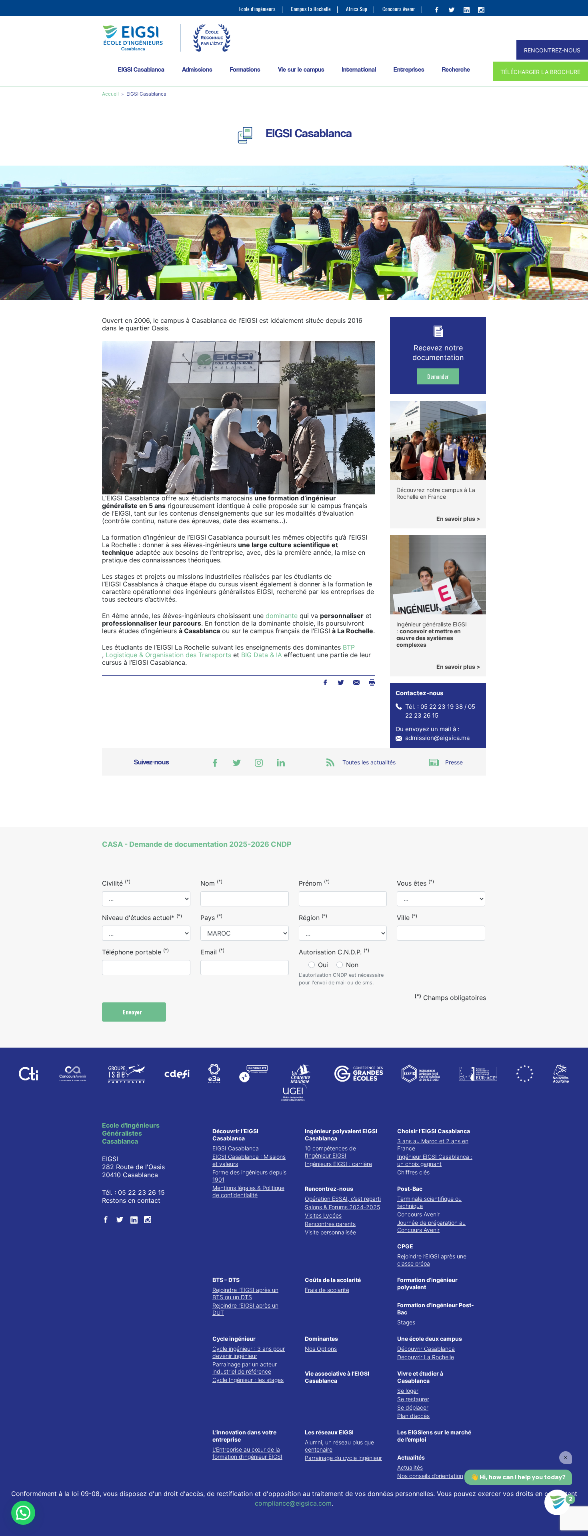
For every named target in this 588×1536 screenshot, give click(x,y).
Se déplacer (412, 1407)
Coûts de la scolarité (333, 1279)
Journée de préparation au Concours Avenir (431, 1226)
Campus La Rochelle (311, 9)
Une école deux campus (429, 1338)
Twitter (340, 682)
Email (212, 951)
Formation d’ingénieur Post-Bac (435, 1309)
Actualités (411, 1457)
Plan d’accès (413, 1415)
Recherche (456, 69)
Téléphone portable (135, 951)
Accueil (111, 94)
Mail (356, 682)
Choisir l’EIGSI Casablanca (433, 1131)
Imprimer (371, 682)
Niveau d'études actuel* (142, 917)
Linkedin (281, 763)
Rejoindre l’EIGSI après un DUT (245, 1309)
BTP (349, 647)
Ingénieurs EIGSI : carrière (338, 1163)
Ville (407, 917)
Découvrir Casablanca (426, 1348)
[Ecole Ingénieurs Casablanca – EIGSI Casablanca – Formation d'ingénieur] (132, 38)
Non (352, 965)
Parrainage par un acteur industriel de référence (244, 1368)
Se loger (407, 1390)
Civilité (116, 882)
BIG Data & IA (261, 655)
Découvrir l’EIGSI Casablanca (235, 1135)
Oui (323, 965)
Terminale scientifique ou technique (429, 1202)
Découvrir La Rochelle (425, 1357)
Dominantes (321, 1338)
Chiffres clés (413, 1172)
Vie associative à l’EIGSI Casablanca (337, 1377)
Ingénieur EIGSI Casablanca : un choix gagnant (434, 1160)
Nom (211, 882)
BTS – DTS (226, 1279)
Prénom (314, 882)
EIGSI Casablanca (235, 1148)
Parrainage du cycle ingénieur (343, 1457)
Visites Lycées (323, 1215)
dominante (282, 616)
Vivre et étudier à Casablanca (420, 1377)
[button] (23, 1513)
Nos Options (321, 1348)
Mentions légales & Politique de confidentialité (248, 1191)
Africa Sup (356, 9)
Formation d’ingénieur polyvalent (427, 1283)
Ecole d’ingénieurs (257, 9)
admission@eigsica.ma (437, 738)
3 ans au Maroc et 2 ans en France (432, 1145)
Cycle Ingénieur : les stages (248, 1379)
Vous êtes (415, 882)
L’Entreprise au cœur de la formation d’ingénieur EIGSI (247, 1453)
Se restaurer (413, 1399)
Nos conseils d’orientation (430, 1475)
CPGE (405, 1246)
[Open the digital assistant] (557, 1502)
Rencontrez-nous (329, 1188)
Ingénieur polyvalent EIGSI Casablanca (341, 1135)
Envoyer (133, 1012)
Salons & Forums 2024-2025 (342, 1207)
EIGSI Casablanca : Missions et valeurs (249, 1160)
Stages (406, 1322)
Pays (211, 917)
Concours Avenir (398, 9)
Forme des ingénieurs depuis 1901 (249, 1176)
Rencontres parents (330, 1223)
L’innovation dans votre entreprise (244, 1436)
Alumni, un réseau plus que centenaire (339, 1446)
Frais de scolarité (327, 1289)
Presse (454, 762)
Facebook (325, 682)
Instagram (259, 763)
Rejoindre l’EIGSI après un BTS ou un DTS (245, 1293)
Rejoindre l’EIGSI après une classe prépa (431, 1260)
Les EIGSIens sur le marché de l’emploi (434, 1436)
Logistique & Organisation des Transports (168, 655)
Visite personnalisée (330, 1232)
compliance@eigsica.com (293, 1503)
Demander (438, 376)
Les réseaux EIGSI (329, 1432)
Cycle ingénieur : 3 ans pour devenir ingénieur (248, 1352)
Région (313, 917)
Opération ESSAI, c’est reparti (343, 1198)
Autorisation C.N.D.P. (334, 951)
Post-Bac (409, 1188)
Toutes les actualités (369, 762)
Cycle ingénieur (234, 1338)
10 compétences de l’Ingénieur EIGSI (330, 1152)
